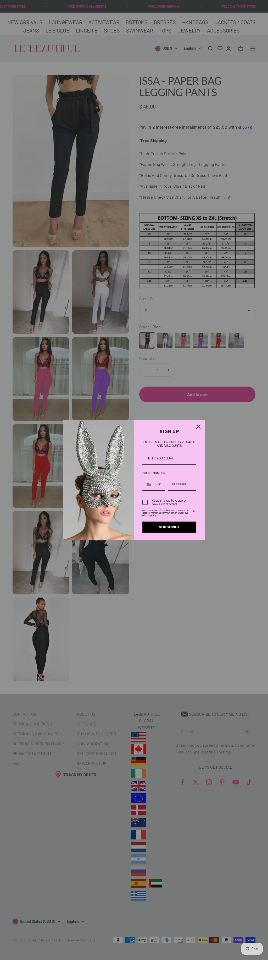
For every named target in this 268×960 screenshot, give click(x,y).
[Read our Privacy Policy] (193, 512)
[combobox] (153, 484)
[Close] (198, 426)
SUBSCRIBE (169, 527)
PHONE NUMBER (153, 473)
